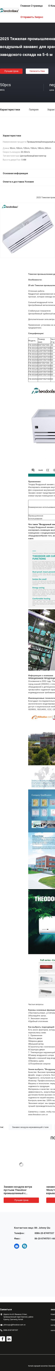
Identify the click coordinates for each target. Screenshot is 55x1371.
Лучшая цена (11, 71)
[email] (16, 1246)
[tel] (32, 1246)
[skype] (24, 1246)
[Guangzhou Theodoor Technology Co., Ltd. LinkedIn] (9, 1338)
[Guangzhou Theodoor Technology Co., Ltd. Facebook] (2, 1338)
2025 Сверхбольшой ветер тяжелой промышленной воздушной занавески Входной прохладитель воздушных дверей (20, 1193)
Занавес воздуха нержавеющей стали (30, 1127)
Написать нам (37, 71)
